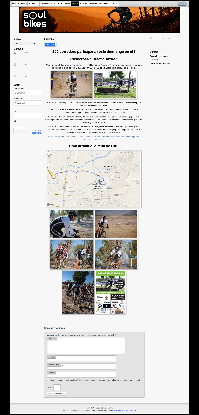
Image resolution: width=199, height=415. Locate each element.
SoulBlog (22, 4)
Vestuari (58, 4)
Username (19, 88)
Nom (54, 357)
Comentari (52, 339)
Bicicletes (33, 4)
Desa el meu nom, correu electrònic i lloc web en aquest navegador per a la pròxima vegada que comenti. (95, 380)
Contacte (114, 4)
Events (75, 4)
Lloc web (51, 373)
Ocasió (67, 4)
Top (104, 408)
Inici (14, 4)
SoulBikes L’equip (88, 4)
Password (18, 98)
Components (46, 4)
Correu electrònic (54, 365)
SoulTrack (103, 4)
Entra (110, 408)
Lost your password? (37, 131)
